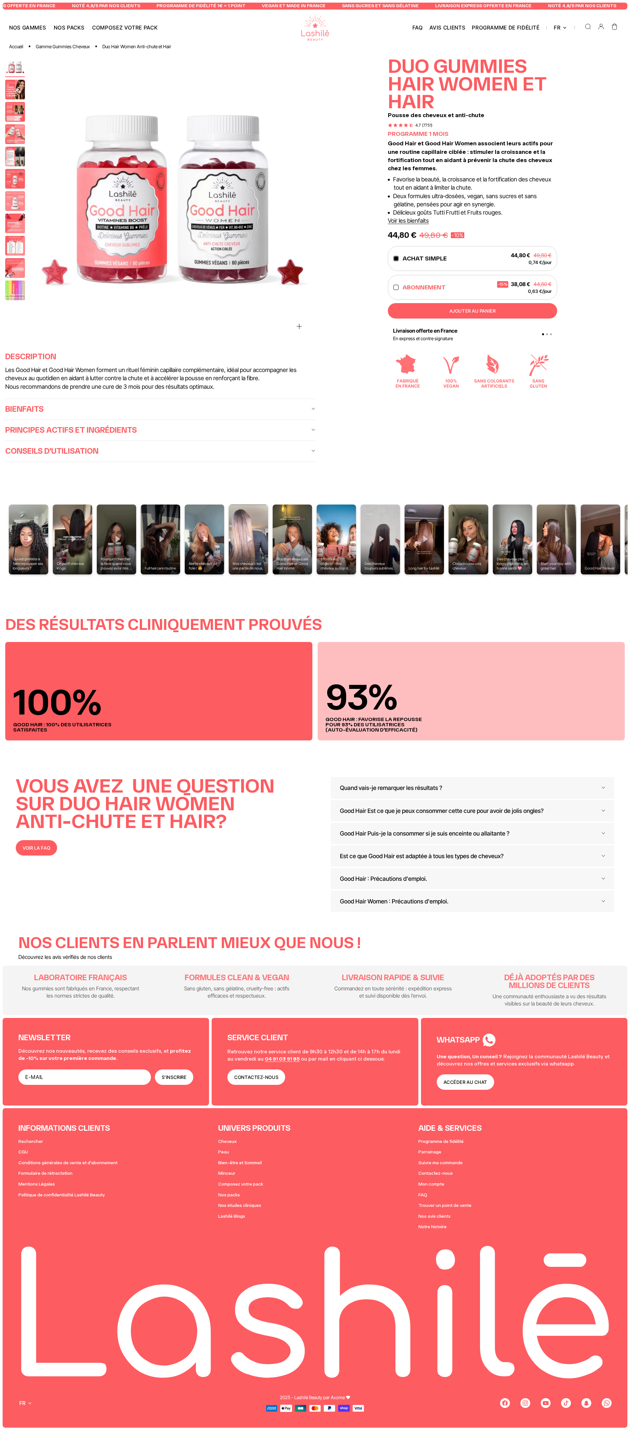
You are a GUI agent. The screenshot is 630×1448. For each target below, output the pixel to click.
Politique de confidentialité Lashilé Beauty (61, 1195)
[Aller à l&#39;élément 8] (15, 223)
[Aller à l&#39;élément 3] (15, 112)
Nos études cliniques (239, 1205)
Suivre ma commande (440, 1163)
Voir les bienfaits (408, 220)
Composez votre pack (240, 1184)
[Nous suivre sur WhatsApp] (607, 1403)
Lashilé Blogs (231, 1216)
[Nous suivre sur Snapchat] (586, 1403)
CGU (23, 1152)
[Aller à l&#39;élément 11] (15, 290)
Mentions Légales (36, 1184)
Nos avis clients (434, 1216)
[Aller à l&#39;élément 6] (15, 179)
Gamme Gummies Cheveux (63, 46)
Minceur (226, 1173)
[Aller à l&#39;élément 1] (15, 67)
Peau (223, 1152)
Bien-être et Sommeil (240, 1163)
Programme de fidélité (441, 1141)
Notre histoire (432, 1227)
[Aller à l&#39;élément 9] (15, 246)
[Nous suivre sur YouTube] (546, 1403)
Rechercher (30, 1141)
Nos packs (229, 1195)
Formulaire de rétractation (45, 1173)
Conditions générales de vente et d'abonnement (67, 1163)
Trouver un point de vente (445, 1205)
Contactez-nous (435, 1173)
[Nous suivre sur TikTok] (566, 1403)
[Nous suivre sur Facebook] (505, 1403)
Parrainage (429, 1152)
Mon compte (431, 1184)
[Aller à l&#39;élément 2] (15, 89)
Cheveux (227, 1141)
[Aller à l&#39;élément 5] (15, 156)
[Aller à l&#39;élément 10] (15, 268)
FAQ (422, 1195)
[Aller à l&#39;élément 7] (15, 201)
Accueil (16, 46)
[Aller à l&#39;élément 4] (15, 134)
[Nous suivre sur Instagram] (525, 1403)
